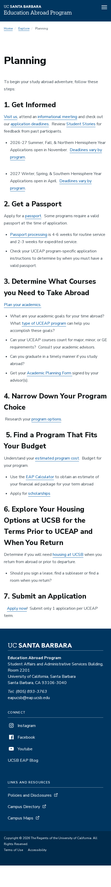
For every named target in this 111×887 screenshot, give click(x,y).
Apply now (17, 608)
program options (46, 419)
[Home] (38, 14)
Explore (23, 28)
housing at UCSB (68, 554)
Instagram (26, 726)
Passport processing (28, 234)
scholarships (39, 493)
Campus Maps (20, 818)
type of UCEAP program (44, 323)
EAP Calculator (40, 477)
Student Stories (81, 124)
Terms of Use (13, 850)
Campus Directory (24, 807)
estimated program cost (57, 458)
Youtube (25, 749)
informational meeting (57, 117)
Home (8, 28)
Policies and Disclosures (30, 795)
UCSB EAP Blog (23, 760)
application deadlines (30, 124)
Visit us (10, 117)
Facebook (26, 737)
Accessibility (37, 850)
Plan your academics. (22, 305)
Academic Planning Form (49, 373)
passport (33, 216)
